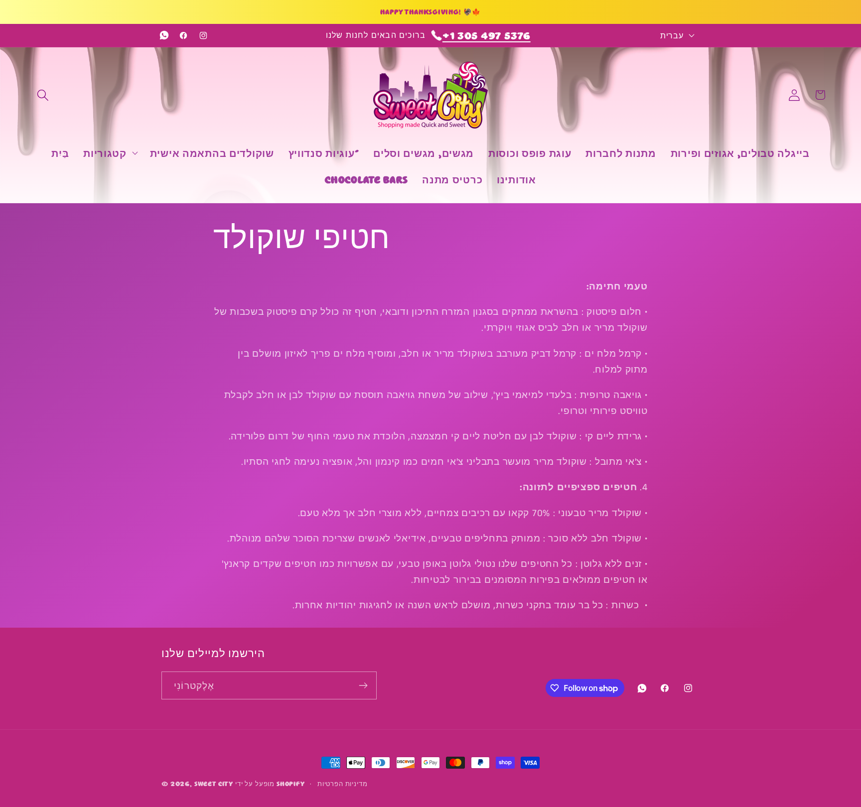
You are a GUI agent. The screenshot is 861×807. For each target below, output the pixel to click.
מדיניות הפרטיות (342, 783)
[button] (43, 95)
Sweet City (213, 783)
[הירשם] (363, 685)
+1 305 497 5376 (486, 35)
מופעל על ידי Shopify (270, 783)
